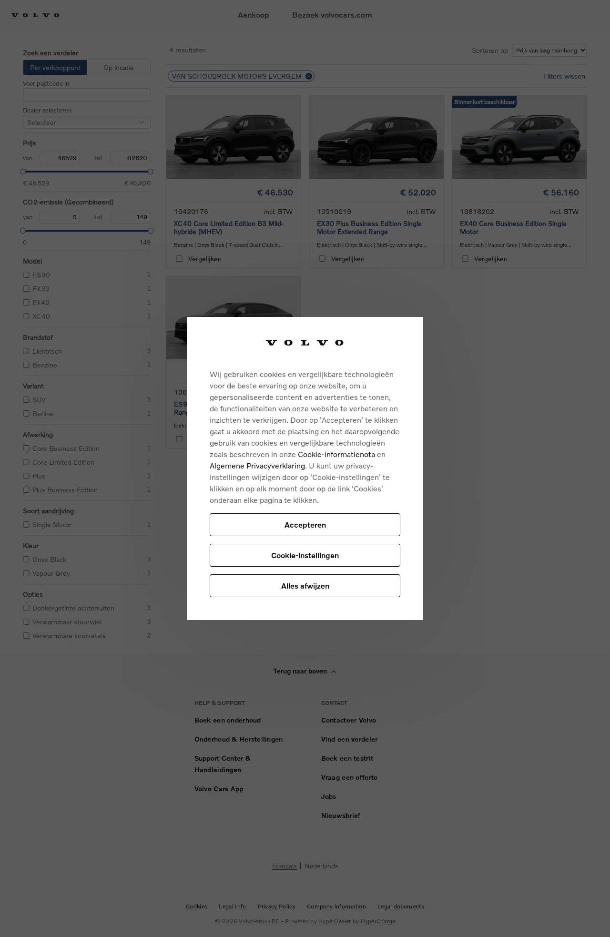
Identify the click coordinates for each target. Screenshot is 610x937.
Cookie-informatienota (336, 453)
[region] (305, 469)
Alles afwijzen (305, 585)
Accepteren (305, 524)
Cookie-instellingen (305, 555)
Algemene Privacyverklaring (257, 465)
